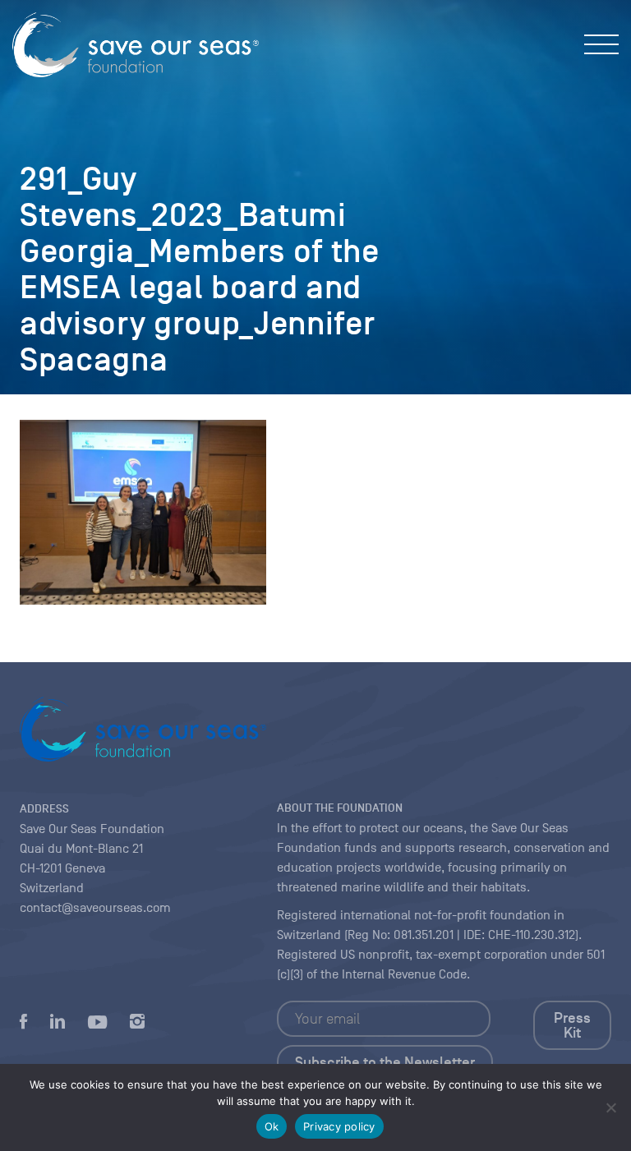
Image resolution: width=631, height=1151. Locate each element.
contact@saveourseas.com (95, 907)
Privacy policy (339, 1126)
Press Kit (572, 1025)
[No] (610, 1107)
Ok (272, 1126)
